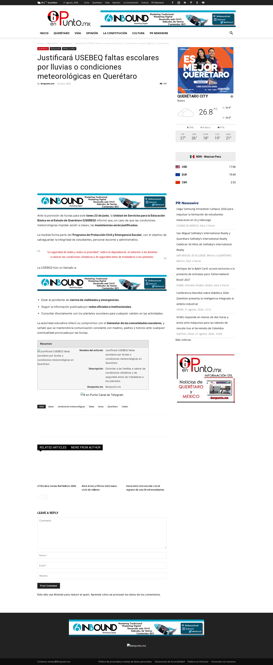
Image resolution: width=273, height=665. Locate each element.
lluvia (100, 406)
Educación (66, 43)
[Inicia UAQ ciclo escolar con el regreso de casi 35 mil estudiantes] (146, 469)
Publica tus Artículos (198, 661)
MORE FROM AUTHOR (85, 447)
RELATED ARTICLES (53, 447)
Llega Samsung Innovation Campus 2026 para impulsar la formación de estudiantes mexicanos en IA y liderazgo (204, 214)
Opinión (116, 2)
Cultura (144, 2)
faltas (91, 406)
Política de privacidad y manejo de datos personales (125, 661)
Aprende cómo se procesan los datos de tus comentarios (125, 594)
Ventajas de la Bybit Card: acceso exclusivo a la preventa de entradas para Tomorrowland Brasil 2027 (205, 274)
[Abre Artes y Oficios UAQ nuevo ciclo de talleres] (102, 469)
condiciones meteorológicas (71, 406)
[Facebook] (172, 2)
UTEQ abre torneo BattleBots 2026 (56, 486)
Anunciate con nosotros (223, 661)
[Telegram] (75, 92)
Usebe (125, 406)
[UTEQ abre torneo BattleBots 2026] (57, 469)
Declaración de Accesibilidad (170, 661)
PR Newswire (157, 2)
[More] (84, 92)
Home (40, 43)
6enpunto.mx (47, 83)
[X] (197, 2)
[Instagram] (178, 2)
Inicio (86, 2)
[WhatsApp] (66, 92)
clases (51, 406)
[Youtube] (203, 2)
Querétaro (97, 2)
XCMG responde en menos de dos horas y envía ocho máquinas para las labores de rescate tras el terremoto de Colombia (202, 322)
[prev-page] (39, 497)
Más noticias (183, 339)
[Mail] (185, 2)
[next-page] (45, 497)
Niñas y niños (69, 48)
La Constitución (130, 2)
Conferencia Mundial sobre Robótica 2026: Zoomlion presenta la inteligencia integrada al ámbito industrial (205, 298)
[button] (231, 33)
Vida (107, 2)
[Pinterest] (191, 2)
